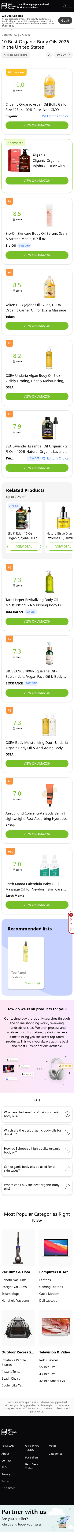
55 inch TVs (47, 1367)
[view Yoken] (18, 287)
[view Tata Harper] (18, 582)
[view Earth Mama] (18, 866)
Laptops (45, 1280)
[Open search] (64, 6)
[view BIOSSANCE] (18, 653)
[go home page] (9, 6)
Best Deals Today (32, 1466)
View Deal (24, 546)
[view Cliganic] (19, 86)
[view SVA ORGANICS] (18, 428)
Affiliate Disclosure (16, 55)
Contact (6, 1460)
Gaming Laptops (51, 1287)
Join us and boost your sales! (22, 1524)
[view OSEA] (18, 357)
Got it (65, 20)
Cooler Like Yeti (12, 1385)
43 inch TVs (47, 1374)
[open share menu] (49, 55)
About (5, 1453)
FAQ (4, 1467)
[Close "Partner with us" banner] (70, 1509)
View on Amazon (37, 125)
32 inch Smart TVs (52, 1381)
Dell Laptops (48, 1300)
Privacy (6, 1474)
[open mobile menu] (70, 6)
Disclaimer (8, 1488)
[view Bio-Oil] (18, 215)
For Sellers (32, 1457)
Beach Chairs (11, 1378)
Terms (5, 1481)
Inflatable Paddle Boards (14, 1362)
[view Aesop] (18, 795)
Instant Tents (11, 1371)
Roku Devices (48, 1360)
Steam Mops (11, 1294)
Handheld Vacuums (16, 1300)
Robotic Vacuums (14, 1280)
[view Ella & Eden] (24, 518)
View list (30, 983)
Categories (55, 1453)
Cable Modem (49, 1294)
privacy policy (8, 25)
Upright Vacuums (14, 1287)
